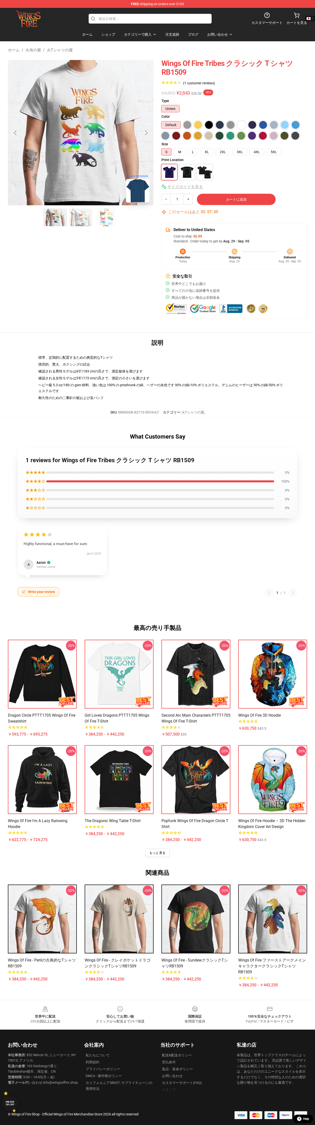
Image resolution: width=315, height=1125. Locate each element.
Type (165, 101)
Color (165, 116)
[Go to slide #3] (106, 217)
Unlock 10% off (10, 1103)
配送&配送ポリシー (177, 1055)
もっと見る (157, 853)
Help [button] (306, 1119)
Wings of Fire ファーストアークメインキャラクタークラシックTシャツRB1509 (272, 966)
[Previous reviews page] (269, 592)
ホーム (14, 50)
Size (164, 144)
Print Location (172, 160)
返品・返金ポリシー (177, 1069)
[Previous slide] (15, 133)
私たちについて (98, 1055)
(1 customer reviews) (199, 83)
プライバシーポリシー (103, 1069)
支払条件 (169, 1062)
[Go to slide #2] (81, 217)
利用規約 (92, 1062)
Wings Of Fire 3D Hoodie (259, 715)
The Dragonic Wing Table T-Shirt (113, 820)
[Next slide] (146, 133)
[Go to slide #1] (55, 217)
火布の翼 (33, 50)
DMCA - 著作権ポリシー (104, 1076)
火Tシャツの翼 (60, 50)
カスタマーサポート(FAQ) (182, 1083)
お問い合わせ (172, 1076)
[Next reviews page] (292, 592)
